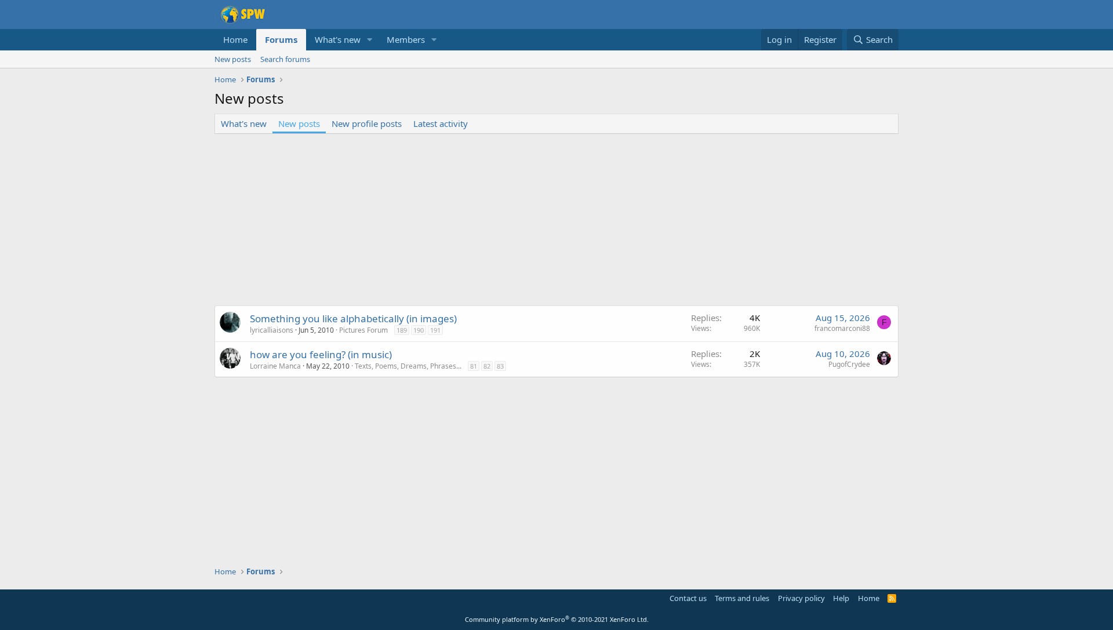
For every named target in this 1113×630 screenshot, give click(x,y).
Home (235, 39)
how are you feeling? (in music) (321, 354)
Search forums (285, 59)
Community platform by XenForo (557, 619)
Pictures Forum (363, 330)
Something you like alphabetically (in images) (353, 318)
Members (406, 39)
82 (486, 366)
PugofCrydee (849, 364)
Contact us (688, 598)
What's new (338, 39)
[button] (370, 39)
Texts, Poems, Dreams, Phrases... (408, 366)
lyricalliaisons (271, 330)
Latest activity (440, 123)
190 (418, 330)
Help (841, 598)
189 (402, 330)
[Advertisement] (556, 221)
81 (473, 366)
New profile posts (367, 123)
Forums (281, 39)
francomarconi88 (842, 328)
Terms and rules (742, 598)
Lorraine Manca (275, 366)
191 (435, 330)
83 (500, 366)
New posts (232, 59)
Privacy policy (801, 598)
